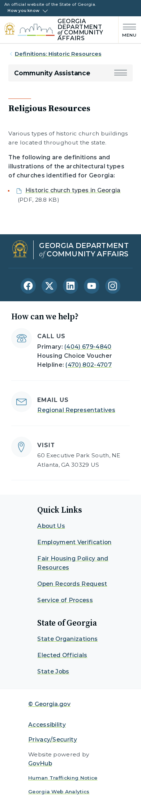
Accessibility (47, 724)
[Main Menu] (128, 30)
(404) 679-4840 (87, 346)
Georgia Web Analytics (59, 791)
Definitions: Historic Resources (58, 54)
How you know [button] (23, 11)
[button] (120, 73)
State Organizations (67, 638)
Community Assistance (52, 73)
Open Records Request (72, 583)
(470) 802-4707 (88, 364)
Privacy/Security (52, 739)
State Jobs (53, 671)
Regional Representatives (76, 410)
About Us (51, 525)
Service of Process (65, 600)
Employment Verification (74, 542)
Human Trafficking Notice (63, 778)
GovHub (40, 763)
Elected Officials (62, 655)
